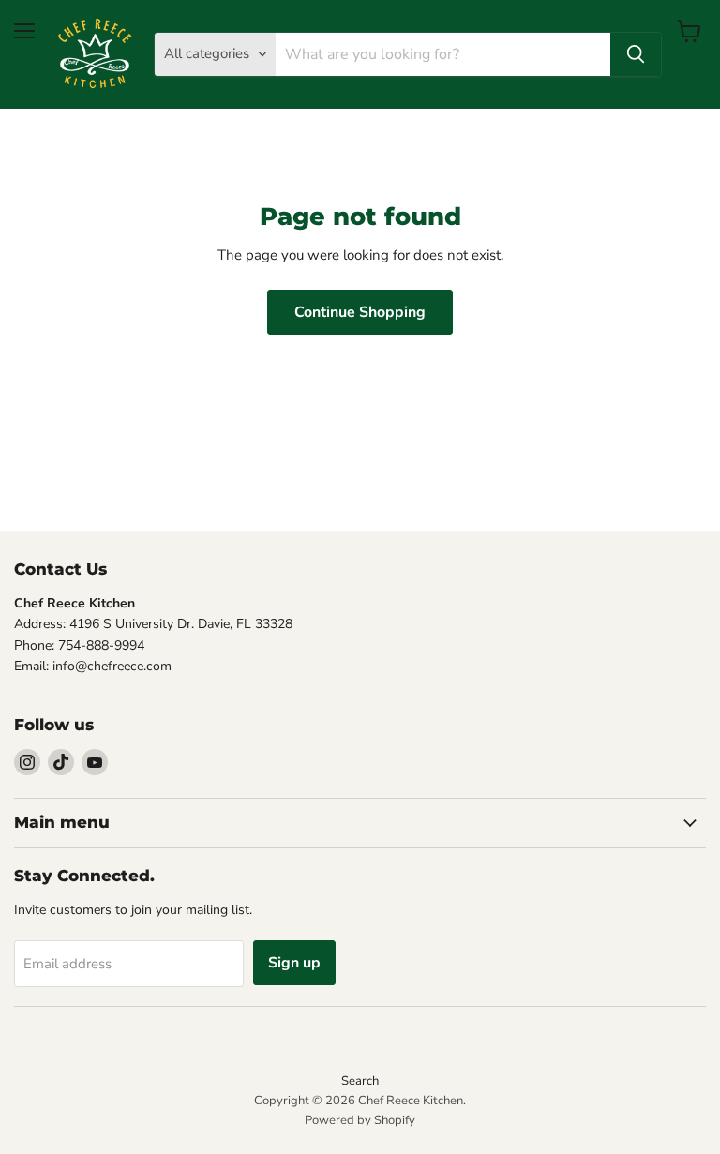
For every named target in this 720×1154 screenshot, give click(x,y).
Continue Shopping (360, 312)
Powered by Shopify (360, 1120)
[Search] (635, 54)
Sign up (294, 962)
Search (360, 1080)
